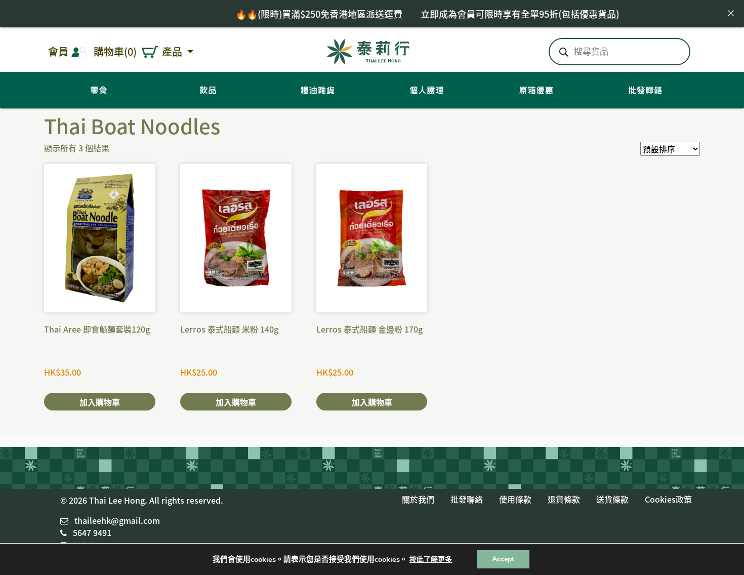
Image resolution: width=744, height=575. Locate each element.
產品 (173, 51)
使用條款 (515, 499)
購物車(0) (115, 51)
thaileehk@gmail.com (117, 520)
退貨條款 (564, 499)
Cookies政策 (668, 499)
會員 (58, 51)
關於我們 (418, 499)
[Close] (730, 13)
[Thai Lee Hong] (368, 50)
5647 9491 (92, 532)
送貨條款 (612, 499)
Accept (503, 559)
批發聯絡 (466, 499)
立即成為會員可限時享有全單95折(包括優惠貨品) (505, 13)
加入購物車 (99, 402)
